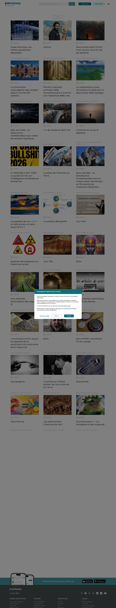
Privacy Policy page (65, 306)
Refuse (57, 316)
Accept (69, 316)
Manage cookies (44, 316)
